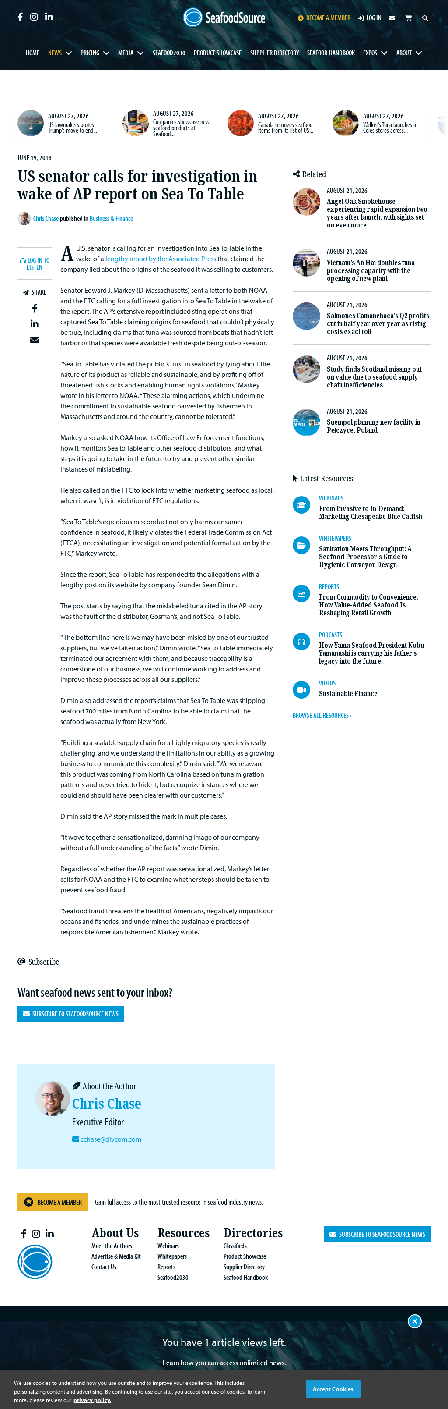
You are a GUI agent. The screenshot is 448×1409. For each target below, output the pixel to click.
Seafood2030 (169, 52)
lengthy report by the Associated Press (160, 258)
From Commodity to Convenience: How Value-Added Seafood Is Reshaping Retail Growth (368, 605)
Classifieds (235, 1245)
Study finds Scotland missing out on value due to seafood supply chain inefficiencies (374, 377)
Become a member (328, 17)
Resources (184, 1233)
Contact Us (103, 1266)
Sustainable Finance (348, 694)
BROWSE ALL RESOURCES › (322, 715)
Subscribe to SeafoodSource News (74, 1013)
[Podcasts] (306, 641)
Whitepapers (172, 1256)
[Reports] (306, 593)
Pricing (89, 52)
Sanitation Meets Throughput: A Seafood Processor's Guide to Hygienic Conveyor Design (365, 557)
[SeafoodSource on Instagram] (34, 17)
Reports (166, 1266)
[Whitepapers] (306, 545)
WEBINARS (331, 497)
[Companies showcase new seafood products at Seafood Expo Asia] (135, 123)
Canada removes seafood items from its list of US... (285, 127)
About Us (115, 1233)
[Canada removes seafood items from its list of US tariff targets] (241, 123)
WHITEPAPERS (335, 538)
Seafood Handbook (331, 52)
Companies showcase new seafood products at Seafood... (181, 127)
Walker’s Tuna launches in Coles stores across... (390, 127)
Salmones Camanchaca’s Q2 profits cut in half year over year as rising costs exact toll (378, 324)
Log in (374, 17)
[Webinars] (306, 505)
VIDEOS (327, 682)
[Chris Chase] (25, 218)
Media (125, 52)
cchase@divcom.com (110, 1139)
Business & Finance (111, 218)
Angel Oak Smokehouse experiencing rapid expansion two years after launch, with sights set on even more (377, 213)
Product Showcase (218, 52)
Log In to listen (38, 264)
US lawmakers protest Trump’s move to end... (72, 127)
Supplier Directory (274, 52)
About (404, 52)
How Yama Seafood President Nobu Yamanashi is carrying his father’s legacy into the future (371, 653)
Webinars (168, 1245)
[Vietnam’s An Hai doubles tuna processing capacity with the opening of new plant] (306, 263)
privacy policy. (92, 1399)
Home (32, 52)
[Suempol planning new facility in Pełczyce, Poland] (306, 423)
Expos (370, 52)
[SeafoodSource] (224, 17)
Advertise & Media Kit (116, 1256)
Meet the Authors (111, 1245)
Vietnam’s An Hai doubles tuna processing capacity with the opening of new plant (371, 271)
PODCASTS (330, 634)
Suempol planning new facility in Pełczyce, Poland (373, 426)
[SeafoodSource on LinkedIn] (49, 17)
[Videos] (306, 690)
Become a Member (60, 1202)
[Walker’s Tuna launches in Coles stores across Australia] (345, 123)
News (55, 52)
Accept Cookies (333, 1388)
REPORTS (329, 586)
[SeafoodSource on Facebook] (20, 17)
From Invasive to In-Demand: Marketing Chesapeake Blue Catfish (370, 513)
